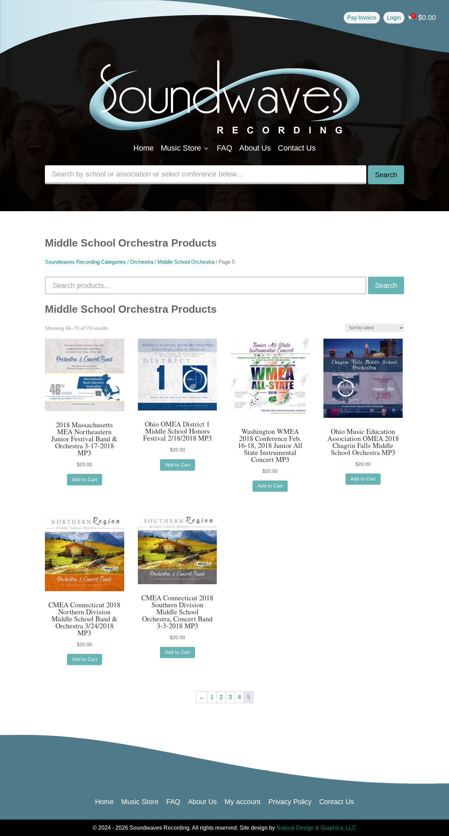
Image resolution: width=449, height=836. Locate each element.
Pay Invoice (361, 18)
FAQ (224, 148)
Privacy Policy (289, 801)
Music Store (185, 148)
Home (143, 148)
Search (386, 175)
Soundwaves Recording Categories (85, 262)
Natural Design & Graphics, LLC (316, 828)
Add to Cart (84, 479)
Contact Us (297, 148)
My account (242, 801)
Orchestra (141, 262)
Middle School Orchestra (186, 262)
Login (394, 18)
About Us (255, 148)
